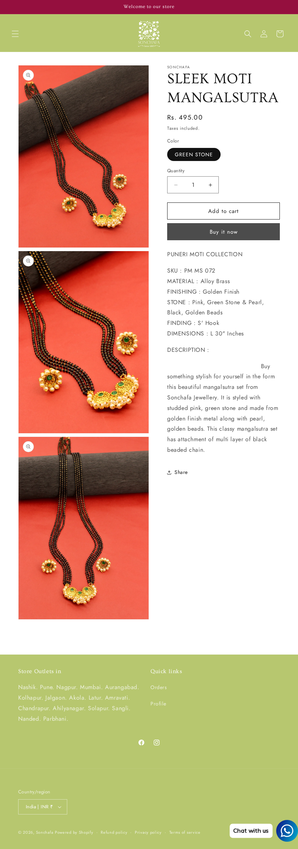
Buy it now (224, 232)
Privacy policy (148, 832)
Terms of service (185, 832)
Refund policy (114, 832)
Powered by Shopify (74, 832)
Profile (158, 703)
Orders (158, 687)
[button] (15, 34)
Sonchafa (44, 832)
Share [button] (181, 472)
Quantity (176, 170)
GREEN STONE (194, 154)
